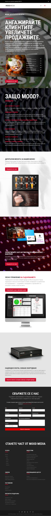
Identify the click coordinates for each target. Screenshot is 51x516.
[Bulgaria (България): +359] (6, 426)
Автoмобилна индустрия (31, 454)
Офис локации (8, 499)
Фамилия (21, 408)
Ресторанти (29, 464)
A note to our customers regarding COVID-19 (13, 1)
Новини (28, 476)
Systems (7, 465)
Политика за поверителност (32, 477)
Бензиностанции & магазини (32, 456)
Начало (6, 454)
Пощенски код (35, 413)
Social (7, 463)
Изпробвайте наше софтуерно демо (16, 290)
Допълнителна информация (24, 418)
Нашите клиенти (8, 490)
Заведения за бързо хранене (32, 462)
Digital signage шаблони (9, 479)
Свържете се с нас (11, 81)
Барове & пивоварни (31, 468)
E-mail (33, 408)
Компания (7, 413)
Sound (7, 459)
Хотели (28, 460)
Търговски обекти (30, 465)
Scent (7, 461)
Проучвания (7, 487)
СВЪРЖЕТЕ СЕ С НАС (27, 403)
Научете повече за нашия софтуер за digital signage (21, 380)
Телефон (7, 423)
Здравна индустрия (30, 459)
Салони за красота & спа (31, 467)
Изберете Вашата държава (10, 500)
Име (6, 408)
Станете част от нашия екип (10, 504)
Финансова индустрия (31, 457)
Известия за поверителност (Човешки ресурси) (36, 479)
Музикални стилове (9, 476)
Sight (7, 458)
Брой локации (8, 418)
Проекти (6, 488)
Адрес (20, 413)
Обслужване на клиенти (9, 502)
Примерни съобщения (9, 477)
